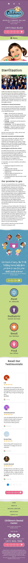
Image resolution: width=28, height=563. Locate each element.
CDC (23, 196)
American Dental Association (10, 196)
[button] (9, 4)
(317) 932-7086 (14, 541)
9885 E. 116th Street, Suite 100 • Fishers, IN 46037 (14, 538)
